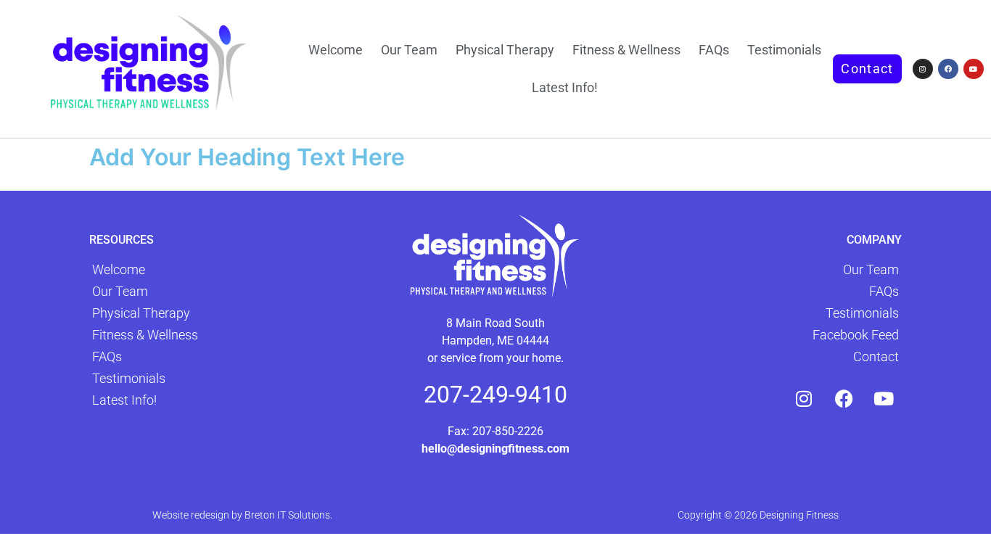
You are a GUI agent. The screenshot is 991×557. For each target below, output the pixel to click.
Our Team (409, 49)
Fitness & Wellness (626, 49)
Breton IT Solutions (287, 515)
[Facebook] (948, 69)
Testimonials (784, 49)
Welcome (335, 49)
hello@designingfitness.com (495, 448)
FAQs (714, 49)
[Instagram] (923, 69)
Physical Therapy (505, 49)
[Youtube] (973, 69)
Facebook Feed (856, 334)
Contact (876, 356)
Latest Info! (565, 87)
